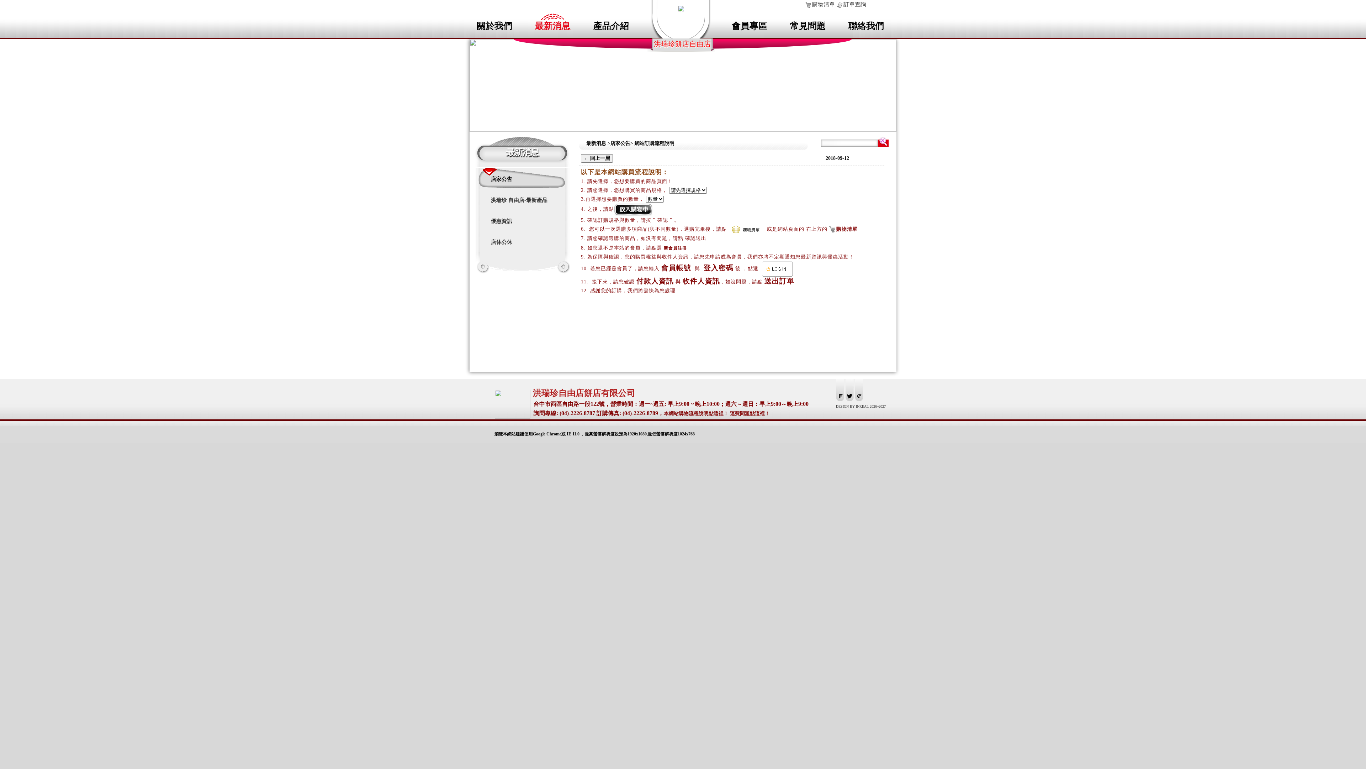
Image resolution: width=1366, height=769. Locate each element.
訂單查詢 (854, 4)
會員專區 (749, 26)
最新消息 (553, 26)
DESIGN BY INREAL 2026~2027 (861, 406)
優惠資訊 (501, 221)
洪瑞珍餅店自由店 (682, 44)
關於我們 (494, 26)
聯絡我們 (866, 26)
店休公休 (501, 242)
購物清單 (823, 4)
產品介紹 (611, 26)
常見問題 (808, 26)
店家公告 (501, 179)
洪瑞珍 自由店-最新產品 (519, 200)
